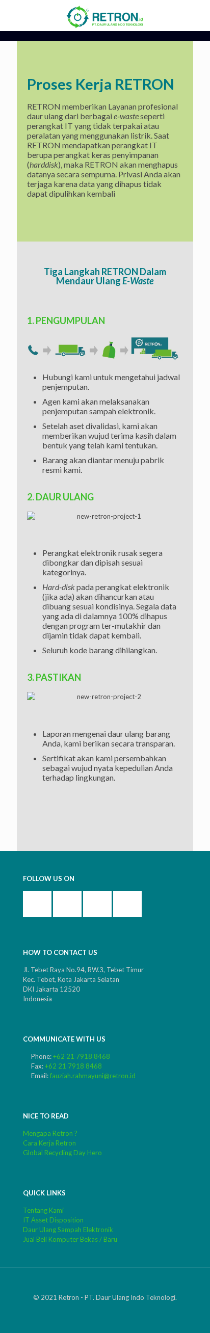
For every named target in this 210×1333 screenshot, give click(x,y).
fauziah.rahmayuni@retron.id (93, 1076)
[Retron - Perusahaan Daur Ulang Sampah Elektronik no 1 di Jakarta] (105, 15)
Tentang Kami (43, 1210)
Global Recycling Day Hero (62, 1153)
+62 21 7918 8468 (81, 1056)
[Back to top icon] (105, 1288)
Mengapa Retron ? (50, 1133)
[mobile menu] (196, 15)
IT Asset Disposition (53, 1220)
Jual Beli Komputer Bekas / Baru (70, 1239)
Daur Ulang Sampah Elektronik (68, 1229)
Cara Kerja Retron (49, 1143)
